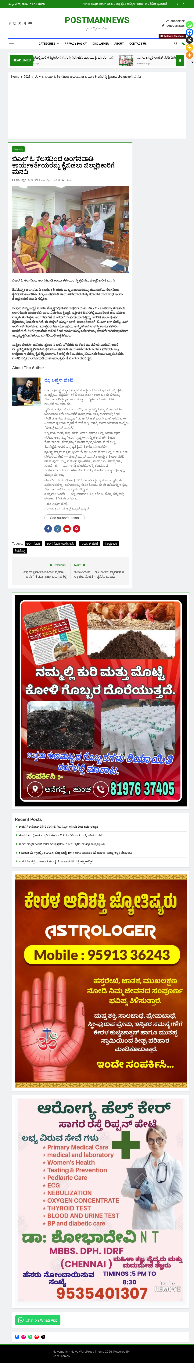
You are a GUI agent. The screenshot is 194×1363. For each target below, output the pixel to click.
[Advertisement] (97, 107)
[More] (189, 55)
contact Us (138, 43)
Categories (47, 43)
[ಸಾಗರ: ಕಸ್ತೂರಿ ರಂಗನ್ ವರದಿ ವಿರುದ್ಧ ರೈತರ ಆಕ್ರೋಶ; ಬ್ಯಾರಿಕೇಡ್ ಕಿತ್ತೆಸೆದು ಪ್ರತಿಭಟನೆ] (77, 62)
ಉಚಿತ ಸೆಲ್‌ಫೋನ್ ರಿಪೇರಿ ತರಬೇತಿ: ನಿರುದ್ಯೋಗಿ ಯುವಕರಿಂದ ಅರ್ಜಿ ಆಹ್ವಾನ (58, 826)
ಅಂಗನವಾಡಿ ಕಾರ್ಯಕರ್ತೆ (60, 543)
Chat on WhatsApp (41, 1320)
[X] (189, 40)
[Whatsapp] (189, 25)
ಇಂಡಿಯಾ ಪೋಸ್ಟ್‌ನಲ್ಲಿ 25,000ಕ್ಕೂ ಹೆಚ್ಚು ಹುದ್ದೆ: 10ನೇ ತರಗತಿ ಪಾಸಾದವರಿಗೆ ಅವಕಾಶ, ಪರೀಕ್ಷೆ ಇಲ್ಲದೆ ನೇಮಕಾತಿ (116, 3)
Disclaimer (100, 43)
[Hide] (192, 62)
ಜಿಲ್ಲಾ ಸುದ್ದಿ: (18, 149)
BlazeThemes (61, 1356)
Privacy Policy (76, 43)
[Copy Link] (189, 47)
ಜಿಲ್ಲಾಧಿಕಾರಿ (110, 543)
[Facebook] (189, 32)
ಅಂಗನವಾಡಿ (33, 543)
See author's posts (64, 518)
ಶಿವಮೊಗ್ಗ (20, 551)
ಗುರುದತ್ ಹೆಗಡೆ (89, 543)
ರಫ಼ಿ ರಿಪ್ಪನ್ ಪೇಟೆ (24, 180)
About (119, 43)
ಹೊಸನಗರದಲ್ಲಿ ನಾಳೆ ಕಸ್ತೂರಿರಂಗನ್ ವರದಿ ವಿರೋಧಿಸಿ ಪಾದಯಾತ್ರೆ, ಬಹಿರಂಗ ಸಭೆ (60, 835)
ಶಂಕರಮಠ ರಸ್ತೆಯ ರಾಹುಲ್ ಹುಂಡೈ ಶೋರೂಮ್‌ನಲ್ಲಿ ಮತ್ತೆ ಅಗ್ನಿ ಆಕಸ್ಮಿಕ (56, 861)
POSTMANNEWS (97, 20)
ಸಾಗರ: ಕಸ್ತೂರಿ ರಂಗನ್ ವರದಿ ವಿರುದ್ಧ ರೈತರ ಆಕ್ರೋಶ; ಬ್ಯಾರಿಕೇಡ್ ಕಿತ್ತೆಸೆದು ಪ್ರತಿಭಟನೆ (134, 57)
